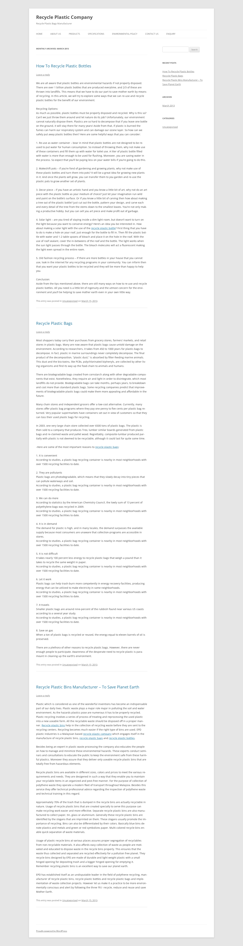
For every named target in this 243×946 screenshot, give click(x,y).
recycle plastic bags (106, 447)
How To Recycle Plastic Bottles (63, 65)
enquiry (170, 33)
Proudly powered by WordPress (51, 930)
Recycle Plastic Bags (54, 323)
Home (39, 33)
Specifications (96, 33)
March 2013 (168, 105)
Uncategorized (70, 301)
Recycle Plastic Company (64, 17)
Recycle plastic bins (53, 725)
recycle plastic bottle (103, 228)
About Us (55, 33)
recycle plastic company (97, 734)
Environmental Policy (124, 33)
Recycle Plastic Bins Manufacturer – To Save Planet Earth (87, 687)
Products (74, 33)
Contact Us (152, 33)
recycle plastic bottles (122, 738)
